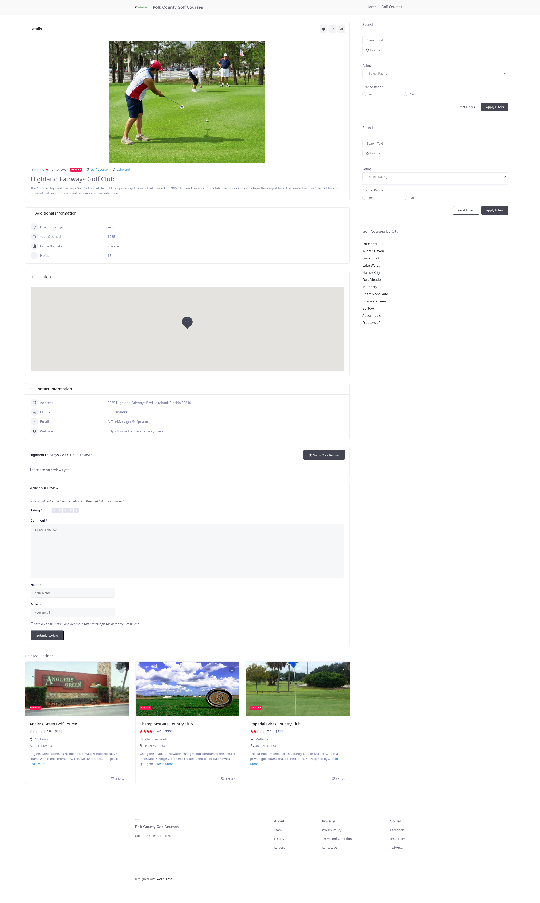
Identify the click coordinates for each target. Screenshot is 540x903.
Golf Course (99, 169)
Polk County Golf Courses (178, 7)
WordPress (164, 879)
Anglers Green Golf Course (53, 723)
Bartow (368, 308)
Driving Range (372, 87)
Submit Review (47, 635)
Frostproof (371, 322)
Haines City (371, 272)
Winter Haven (373, 251)
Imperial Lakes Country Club (275, 723)
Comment (39, 520)
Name (36, 584)
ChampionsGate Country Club (166, 723)
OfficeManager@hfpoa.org (129, 421)
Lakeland (123, 169)
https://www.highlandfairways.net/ (135, 431)
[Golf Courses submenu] (404, 7)
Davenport (370, 258)
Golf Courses (391, 6)
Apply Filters (495, 107)
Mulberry (41, 739)
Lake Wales (371, 265)
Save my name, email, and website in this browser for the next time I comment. (86, 624)
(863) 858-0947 (119, 412)
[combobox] (435, 73)
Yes (371, 94)
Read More (37, 764)
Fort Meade (371, 279)
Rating (36, 510)
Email (36, 604)
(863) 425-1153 (265, 746)
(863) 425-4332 (45, 746)
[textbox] (435, 73)
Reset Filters (466, 107)
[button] (187, 324)
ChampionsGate (156, 739)
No (412, 94)
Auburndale (371, 315)
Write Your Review (326, 455)
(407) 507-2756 (155, 746)
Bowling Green (374, 301)
